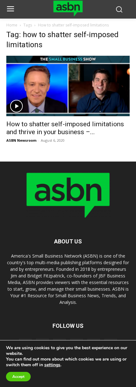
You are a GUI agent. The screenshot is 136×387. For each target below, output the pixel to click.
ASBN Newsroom (21, 140)
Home (11, 25)
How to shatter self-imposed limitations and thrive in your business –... (65, 128)
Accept (18, 376)
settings (52, 365)
